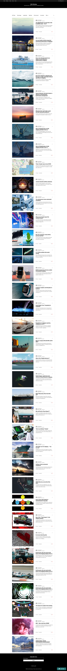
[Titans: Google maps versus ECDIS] (23, 167)
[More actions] (52, 20)
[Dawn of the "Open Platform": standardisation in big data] (23, 503)
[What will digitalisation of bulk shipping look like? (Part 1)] (23, 149)
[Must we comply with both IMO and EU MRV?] (23, 344)
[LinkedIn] (61, 0)
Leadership (25, 15)
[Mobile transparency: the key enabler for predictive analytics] (23, 273)
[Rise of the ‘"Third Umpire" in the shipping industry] (23, 520)
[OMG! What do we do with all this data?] (23, 485)
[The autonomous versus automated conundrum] (23, 203)
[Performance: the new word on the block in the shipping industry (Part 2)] (23, 556)
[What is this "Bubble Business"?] (23, 361)
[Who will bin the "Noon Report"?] (23, 415)
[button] (53, 15)
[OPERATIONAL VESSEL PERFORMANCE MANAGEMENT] (23, 644)
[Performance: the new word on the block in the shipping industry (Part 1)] (23, 591)
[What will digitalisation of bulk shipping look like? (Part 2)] (23, 132)
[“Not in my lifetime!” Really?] (23, 432)
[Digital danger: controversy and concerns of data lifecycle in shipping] (23, 379)
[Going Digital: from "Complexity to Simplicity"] (23, 308)
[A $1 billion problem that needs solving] (23, 256)
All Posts (13, 15)
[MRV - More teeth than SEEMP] (23, 626)
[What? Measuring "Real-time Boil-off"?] (23, 397)
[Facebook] (58, 0)
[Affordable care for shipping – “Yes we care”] (23, 450)
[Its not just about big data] (23, 538)
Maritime (30, 15)
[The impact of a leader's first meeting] (23, 609)
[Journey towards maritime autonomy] (23, 185)
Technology (19, 15)
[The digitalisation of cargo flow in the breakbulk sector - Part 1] (23, 26)
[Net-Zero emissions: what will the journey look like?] (23, 238)
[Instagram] (62, 0)
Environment (36, 15)
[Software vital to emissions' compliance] (23, 467)
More (47, 15)
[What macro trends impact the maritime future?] (23, 220)
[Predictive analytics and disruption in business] (23, 291)
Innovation (42, 15)
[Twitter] (60, 0)
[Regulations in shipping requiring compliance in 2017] (23, 326)
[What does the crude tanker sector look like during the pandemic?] (23, 114)
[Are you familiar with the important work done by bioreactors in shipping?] (23, 44)
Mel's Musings (33, 4)
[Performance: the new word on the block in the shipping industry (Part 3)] (23, 573)
